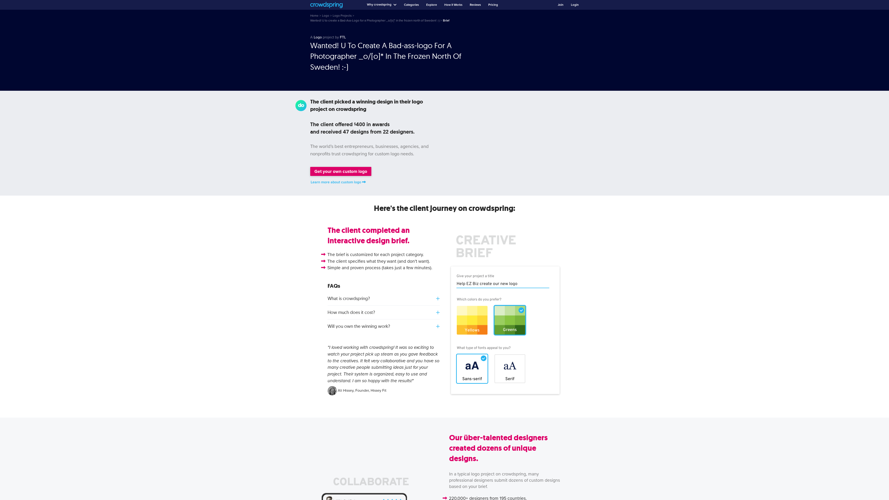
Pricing (493, 5)
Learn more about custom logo (336, 182)
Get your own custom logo (340, 171)
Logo (318, 37)
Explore (431, 5)
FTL (343, 37)
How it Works (453, 5)
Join (560, 5)
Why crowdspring (379, 4)
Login (575, 5)
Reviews (475, 5)
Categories (411, 5)
